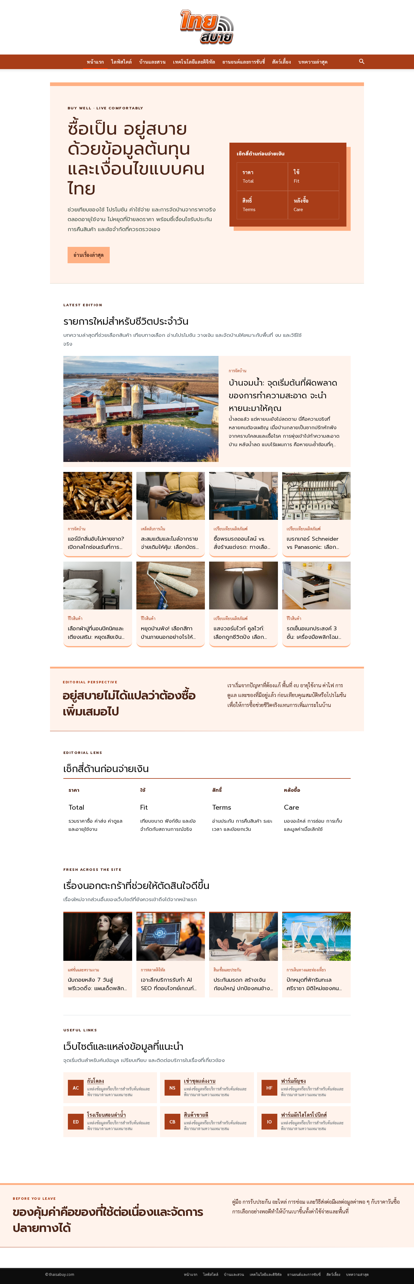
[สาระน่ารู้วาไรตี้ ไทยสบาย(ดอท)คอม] (207, 27)
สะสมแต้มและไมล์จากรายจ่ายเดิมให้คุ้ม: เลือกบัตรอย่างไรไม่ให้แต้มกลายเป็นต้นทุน (169, 552)
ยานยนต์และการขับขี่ (243, 62)
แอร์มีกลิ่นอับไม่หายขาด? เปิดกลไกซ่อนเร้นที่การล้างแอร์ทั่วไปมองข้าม (96, 547)
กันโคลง (95, 1081)
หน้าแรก (95, 62)
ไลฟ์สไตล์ (121, 62)
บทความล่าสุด (313, 62)
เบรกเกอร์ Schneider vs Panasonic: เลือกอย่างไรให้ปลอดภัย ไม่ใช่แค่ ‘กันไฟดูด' (315, 552)
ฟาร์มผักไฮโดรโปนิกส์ (304, 1115)
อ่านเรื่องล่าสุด (89, 255)
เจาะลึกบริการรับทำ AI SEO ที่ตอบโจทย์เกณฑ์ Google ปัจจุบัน (167, 988)
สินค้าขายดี (196, 1115)
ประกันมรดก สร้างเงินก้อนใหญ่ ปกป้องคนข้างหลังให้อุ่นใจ (242, 988)
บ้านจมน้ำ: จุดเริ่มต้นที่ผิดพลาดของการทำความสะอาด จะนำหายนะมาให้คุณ (283, 395)
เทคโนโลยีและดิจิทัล (194, 62)
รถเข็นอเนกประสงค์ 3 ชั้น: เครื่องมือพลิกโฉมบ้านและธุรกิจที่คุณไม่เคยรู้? (315, 641)
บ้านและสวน (152, 62)
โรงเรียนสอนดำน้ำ (106, 1115)
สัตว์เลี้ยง (281, 62)
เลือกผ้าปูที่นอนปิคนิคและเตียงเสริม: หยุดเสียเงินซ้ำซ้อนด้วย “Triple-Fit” (97, 637)
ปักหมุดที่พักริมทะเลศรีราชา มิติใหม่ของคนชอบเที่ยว (313, 988)
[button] (361, 62)
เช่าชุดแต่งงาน (199, 1081)
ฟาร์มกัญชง (293, 1081)
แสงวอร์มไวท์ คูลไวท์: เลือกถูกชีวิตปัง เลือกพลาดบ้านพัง (239, 637)
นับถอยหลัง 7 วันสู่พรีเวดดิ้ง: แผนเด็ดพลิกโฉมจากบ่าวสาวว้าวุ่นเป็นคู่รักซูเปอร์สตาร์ (96, 993)
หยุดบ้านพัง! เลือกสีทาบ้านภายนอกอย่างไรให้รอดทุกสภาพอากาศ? (167, 637)
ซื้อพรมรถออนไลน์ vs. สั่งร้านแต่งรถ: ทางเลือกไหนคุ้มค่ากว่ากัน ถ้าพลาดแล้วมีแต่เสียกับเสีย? (243, 552)
